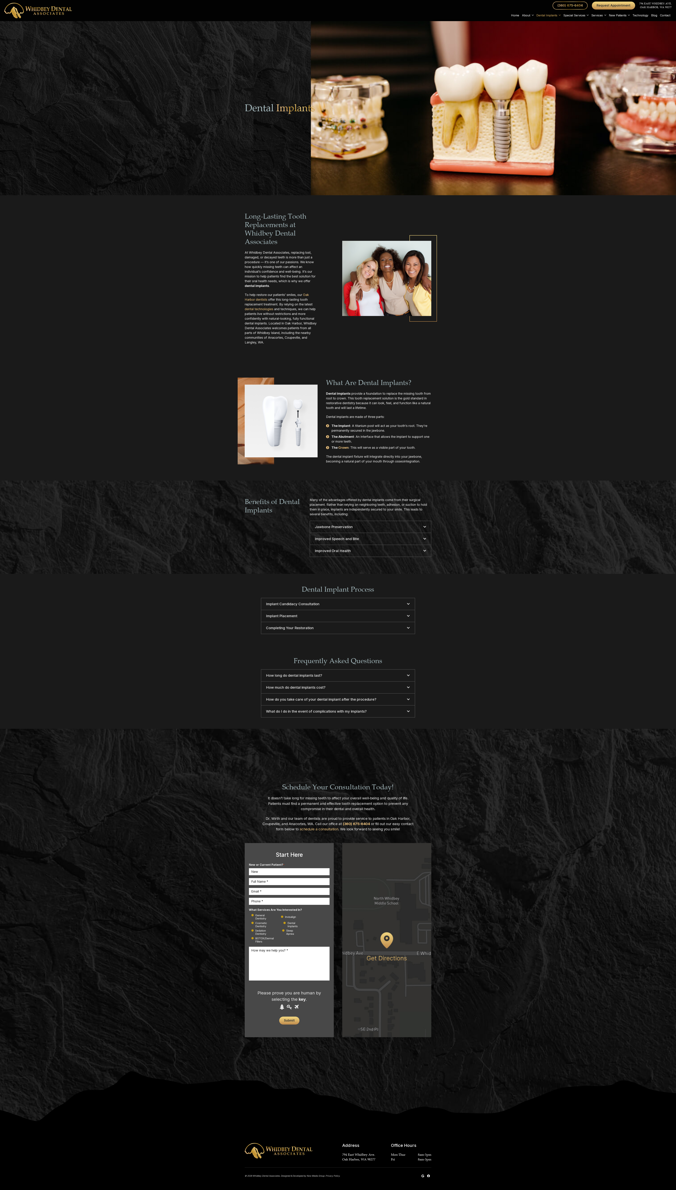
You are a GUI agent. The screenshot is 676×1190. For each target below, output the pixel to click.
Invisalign (287, 917)
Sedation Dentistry (260, 932)
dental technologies (259, 309)
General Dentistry (260, 917)
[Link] (38, 10)
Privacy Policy (333, 1176)
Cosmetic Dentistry (261, 924)
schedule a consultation (319, 829)
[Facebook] (428, 1176)
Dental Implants (292, 924)
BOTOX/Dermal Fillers (264, 940)
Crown (343, 447)
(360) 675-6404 (356, 824)
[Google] (423, 1176)
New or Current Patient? (266, 864)
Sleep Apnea (290, 932)
